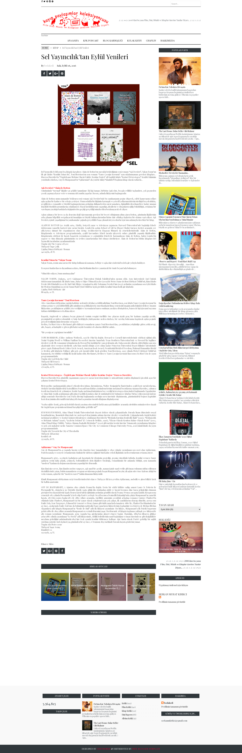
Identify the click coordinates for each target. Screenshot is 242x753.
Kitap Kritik (127, 711)
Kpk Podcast (90, 40)
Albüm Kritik (127, 718)
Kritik (124, 703)
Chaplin (151, 40)
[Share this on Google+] (56, 73)
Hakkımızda (167, 40)
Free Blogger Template (146, 749)
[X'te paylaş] (50, 73)
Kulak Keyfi (134, 40)
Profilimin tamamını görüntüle (172, 602)
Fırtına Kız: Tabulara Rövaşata (107, 704)
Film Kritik (126, 707)
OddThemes (103, 749)
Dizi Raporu (127, 714)
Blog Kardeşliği (113, 40)
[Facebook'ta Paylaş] (44, 73)
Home (45, 48)
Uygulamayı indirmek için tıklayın (173, 585)
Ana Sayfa (73, 40)
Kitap (56, 48)
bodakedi (49, 65)
